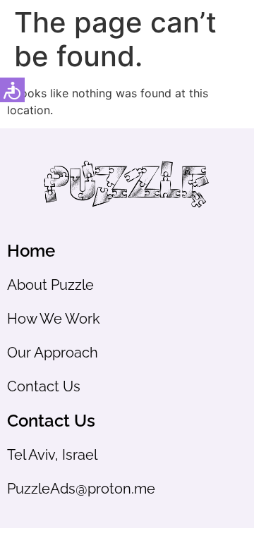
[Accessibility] (12, 90)
